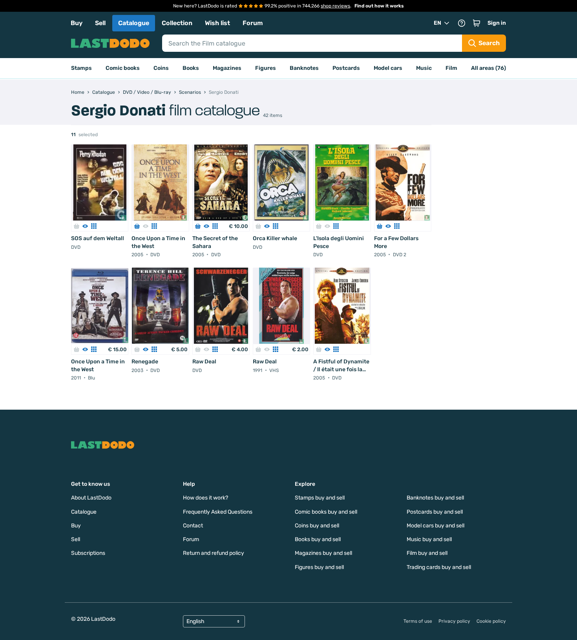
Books (191, 68)
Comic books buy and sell (326, 512)
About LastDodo (91, 497)
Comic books (123, 68)
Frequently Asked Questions (217, 512)
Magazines (227, 68)
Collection (177, 23)
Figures (265, 68)
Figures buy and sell (319, 567)
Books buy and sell (318, 539)
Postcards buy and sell (435, 512)
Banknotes (304, 68)
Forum (253, 23)
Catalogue (133, 23)
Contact (193, 525)
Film (451, 68)
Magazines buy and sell (323, 553)
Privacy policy (454, 621)
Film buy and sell (427, 553)
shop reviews (335, 6)
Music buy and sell (429, 539)
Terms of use (418, 621)
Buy (76, 23)
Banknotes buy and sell (435, 497)
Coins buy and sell (317, 525)
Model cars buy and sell (435, 525)
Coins (161, 68)
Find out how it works (379, 6)
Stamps (81, 68)
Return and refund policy (213, 553)
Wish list (217, 23)
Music (424, 68)
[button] (476, 23)
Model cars (388, 68)
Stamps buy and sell (320, 497)
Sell (100, 23)
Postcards (346, 68)
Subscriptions (88, 553)
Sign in (497, 23)
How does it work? (205, 497)
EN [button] (437, 23)
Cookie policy (491, 621)
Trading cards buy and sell (439, 567)
